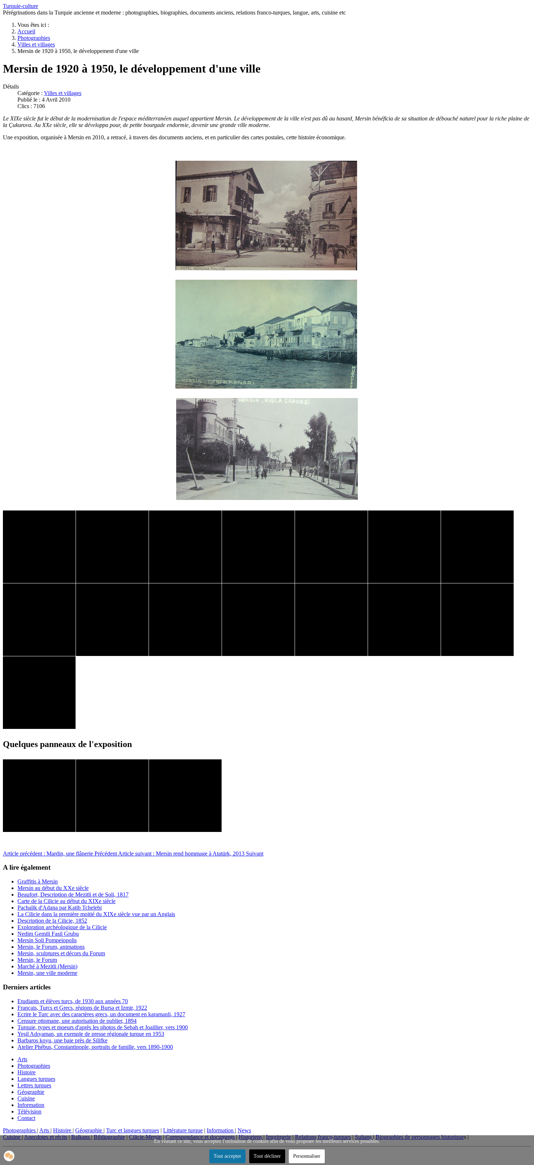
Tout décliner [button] (267, 1156)
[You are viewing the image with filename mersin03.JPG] (185, 546)
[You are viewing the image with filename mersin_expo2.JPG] (112, 795)
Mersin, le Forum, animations (51, 947)
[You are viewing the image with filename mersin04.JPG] (258, 546)
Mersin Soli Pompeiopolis (47, 940)
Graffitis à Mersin (37, 881)
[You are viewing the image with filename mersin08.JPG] (39, 619)
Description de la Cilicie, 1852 (52, 921)
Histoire (26, 1072)
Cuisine (26, 1098)
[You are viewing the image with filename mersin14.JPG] (477, 619)
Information (30, 1105)
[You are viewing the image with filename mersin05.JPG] (331, 546)
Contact (26, 1118)
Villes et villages (62, 93)
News (244, 1130)
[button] (9, 1155)
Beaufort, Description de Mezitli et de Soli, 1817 (73, 894)
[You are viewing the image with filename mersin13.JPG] (404, 619)
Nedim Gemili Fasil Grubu (48, 934)
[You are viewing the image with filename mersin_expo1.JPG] (39, 795)
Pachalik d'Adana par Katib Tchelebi (59, 907)
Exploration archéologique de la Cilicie (62, 927)
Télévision (29, 1111)
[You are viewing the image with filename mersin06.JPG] (404, 546)
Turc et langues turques (132, 1130)
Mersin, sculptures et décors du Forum (61, 953)
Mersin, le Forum (37, 960)
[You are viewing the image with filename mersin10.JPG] (185, 619)
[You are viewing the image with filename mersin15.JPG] (39, 692)
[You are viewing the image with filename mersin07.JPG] (477, 546)
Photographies (33, 1066)
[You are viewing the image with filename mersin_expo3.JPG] (185, 795)
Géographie (30, 1092)
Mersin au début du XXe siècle (53, 888)
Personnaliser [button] (306, 1156)
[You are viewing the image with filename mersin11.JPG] (258, 619)
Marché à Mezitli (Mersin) (47, 966)
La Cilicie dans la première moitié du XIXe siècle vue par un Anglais (96, 914)
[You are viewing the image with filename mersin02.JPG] (112, 546)
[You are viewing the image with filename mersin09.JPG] (112, 619)
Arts (22, 1059)
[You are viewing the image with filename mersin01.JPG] (39, 546)
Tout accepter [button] (227, 1156)
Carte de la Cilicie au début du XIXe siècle (66, 901)
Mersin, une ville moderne (47, 973)
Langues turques (36, 1079)
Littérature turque (183, 1130)
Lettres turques (34, 1085)
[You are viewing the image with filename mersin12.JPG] (331, 619)
